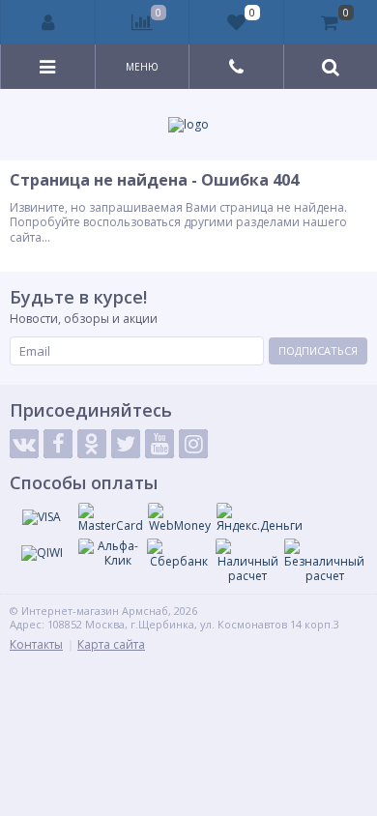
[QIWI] (41, 553)
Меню (142, 66)
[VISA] (41, 517)
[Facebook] (58, 443)
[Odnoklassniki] (91, 443)
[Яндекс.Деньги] (260, 518)
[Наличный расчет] (247, 561)
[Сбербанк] (179, 554)
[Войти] (48, 22)
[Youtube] (159, 443)
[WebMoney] (180, 518)
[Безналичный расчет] (324, 561)
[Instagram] (193, 443)
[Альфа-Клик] (110, 553)
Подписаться (318, 350)
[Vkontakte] (24, 443)
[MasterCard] (110, 518)
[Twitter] (125, 443)
